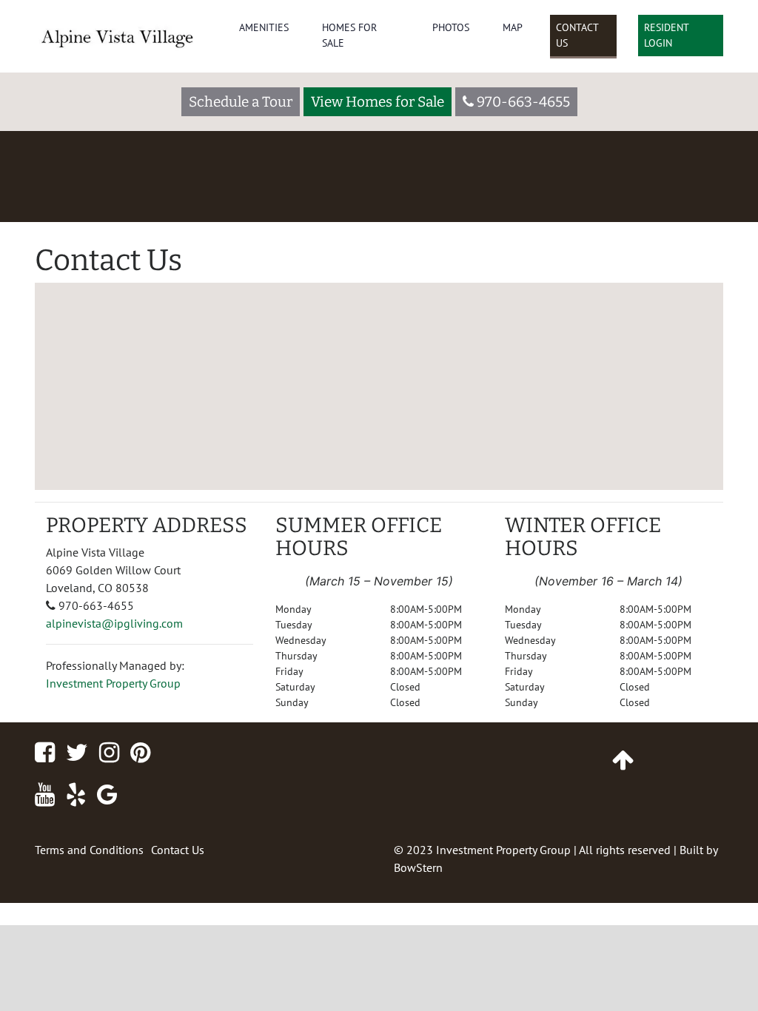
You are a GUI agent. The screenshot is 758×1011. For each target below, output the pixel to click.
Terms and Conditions (89, 849)
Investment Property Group (113, 683)
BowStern (418, 867)
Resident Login (666, 35)
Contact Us (577, 35)
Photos (450, 27)
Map (513, 27)
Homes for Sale (349, 35)
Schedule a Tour (240, 101)
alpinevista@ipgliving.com (114, 623)
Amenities (264, 27)
